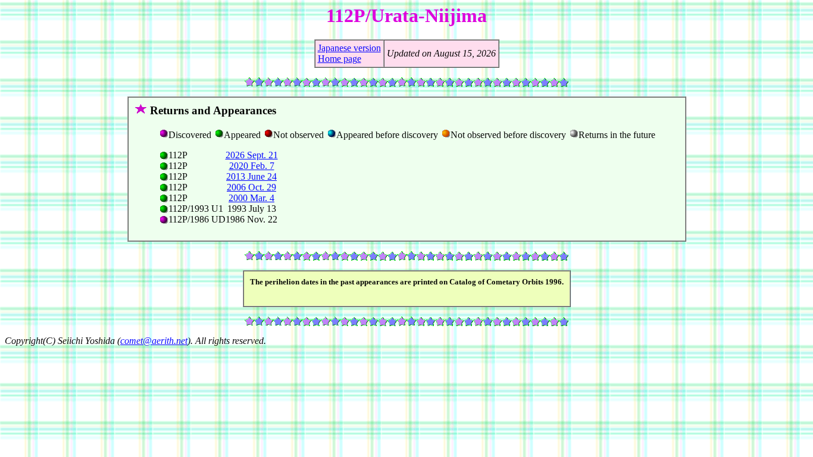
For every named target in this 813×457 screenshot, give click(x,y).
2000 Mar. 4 (251, 198)
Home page (339, 59)
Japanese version (349, 48)
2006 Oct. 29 (251, 187)
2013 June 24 (251, 176)
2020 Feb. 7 (251, 166)
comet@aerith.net (153, 341)
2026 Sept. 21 (252, 155)
